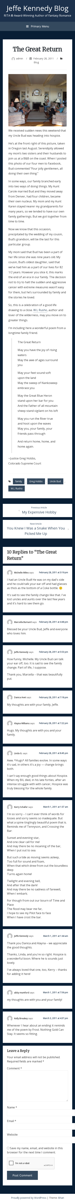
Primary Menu (39, 26)
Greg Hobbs (36, 481)
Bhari (61, 1197)
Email (11, 1121)
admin (19, 58)
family (18, 481)
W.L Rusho (40, 310)
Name (12, 1107)
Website (12, 1134)
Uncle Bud (55, 481)
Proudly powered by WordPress (29, 1197)
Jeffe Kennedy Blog (37, 8)
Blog (36, 62)
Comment (14, 1068)
